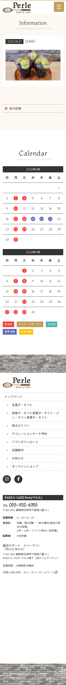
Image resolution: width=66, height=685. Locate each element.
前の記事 (15, 108)
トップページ (13, 397)
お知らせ (18, 458)
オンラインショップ (25, 466)
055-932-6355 (23, 505)
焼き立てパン (21, 425)
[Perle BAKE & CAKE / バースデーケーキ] (17, 6)
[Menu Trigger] (59, 7)
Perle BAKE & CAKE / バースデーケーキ (37, 674)
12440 (30, 41)
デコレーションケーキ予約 (29, 434)
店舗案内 (18, 450)
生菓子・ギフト (22, 405)
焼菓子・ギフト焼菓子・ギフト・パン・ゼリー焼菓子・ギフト (35, 415)
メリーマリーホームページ (39, 572)
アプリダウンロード (25, 442)
